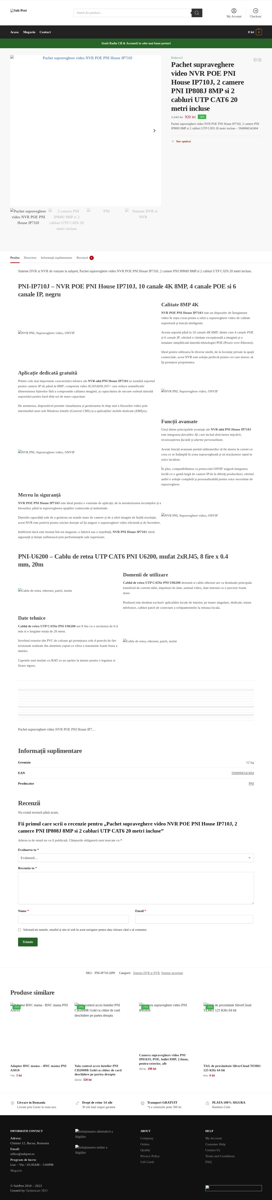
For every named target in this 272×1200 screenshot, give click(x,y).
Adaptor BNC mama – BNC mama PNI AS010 (38, 1068)
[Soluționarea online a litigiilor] (103, 1150)
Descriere (30, 257)
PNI (251, 783)
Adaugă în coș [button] (39, 1084)
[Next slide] (154, 130)
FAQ (208, 1162)
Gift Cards (147, 1162)
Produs (15, 257)
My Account (234, 16)
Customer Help (215, 1144)
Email (140, 911)
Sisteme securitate (172, 973)
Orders (144, 1144)
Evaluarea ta (28, 850)
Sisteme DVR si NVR (146, 973)
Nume (23, 911)
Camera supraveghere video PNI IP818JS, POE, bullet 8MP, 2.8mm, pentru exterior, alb (164, 1059)
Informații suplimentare (56, 257)
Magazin (16, 1170)
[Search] (197, 13)
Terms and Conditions (220, 1156)
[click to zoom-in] (85, 130)
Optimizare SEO (37, 1190)
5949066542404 (243, 773)
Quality (145, 1150)
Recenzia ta (27, 868)
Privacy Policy (150, 1156)
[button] (255, 32)
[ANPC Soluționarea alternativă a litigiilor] (103, 1134)
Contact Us (212, 1150)
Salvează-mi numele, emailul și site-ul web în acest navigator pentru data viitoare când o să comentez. (85, 929)
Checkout (255, 16)
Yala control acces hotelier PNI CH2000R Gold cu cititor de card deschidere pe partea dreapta (98, 1070)
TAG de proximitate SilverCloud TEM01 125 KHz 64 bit (232, 1068)
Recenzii (84, 257)
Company (147, 1138)
